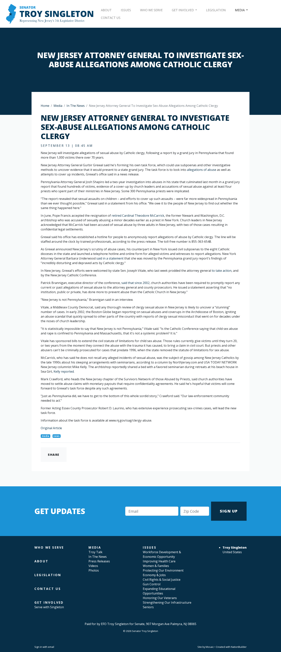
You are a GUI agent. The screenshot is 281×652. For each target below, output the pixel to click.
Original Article (51, 428)
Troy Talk (95, 552)
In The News (76, 106)
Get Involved (183, 10)
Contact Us (110, 18)
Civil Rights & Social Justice (161, 579)
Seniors (148, 607)
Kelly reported (64, 371)
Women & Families (156, 566)
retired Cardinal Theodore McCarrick (138, 215)
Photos (94, 570)
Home (45, 106)
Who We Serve (151, 10)
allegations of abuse (201, 170)
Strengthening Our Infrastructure (167, 602)
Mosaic (210, 647)
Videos (93, 566)
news (56, 436)
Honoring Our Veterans (160, 598)
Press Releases (99, 561)
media (45, 436)
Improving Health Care (159, 561)
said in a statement (109, 258)
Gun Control (151, 584)
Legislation (216, 10)
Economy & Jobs (154, 575)
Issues (126, 10)
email (51, 647)
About (106, 10)
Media (240, 10)
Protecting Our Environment (163, 570)
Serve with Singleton (49, 607)
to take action (221, 270)
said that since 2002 (135, 283)
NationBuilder (239, 647)
